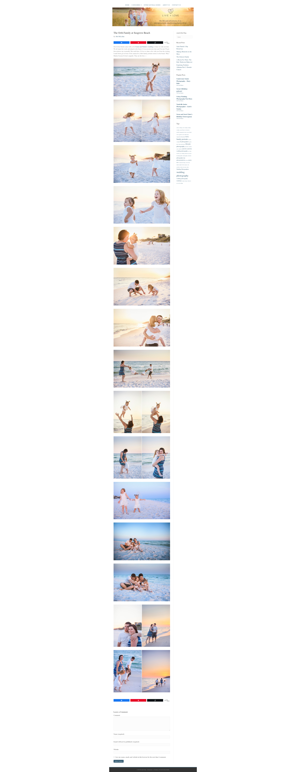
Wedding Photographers (183, 169)
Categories (136, 5)
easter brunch (189, 132)
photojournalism (181, 160)
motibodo (180, 148)
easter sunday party (185, 134)
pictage (186, 160)
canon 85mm (182, 130)
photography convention (187, 155)
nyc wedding (182, 153)
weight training (184, 180)
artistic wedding (179, 127)
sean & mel (188, 162)
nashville (184, 149)
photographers (180, 155)
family (187, 137)
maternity (186, 146)
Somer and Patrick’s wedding (144, 47)
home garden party (182, 144)
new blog (189, 151)
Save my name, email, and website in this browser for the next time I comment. (140, 757)
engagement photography (181, 136)
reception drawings (182, 162)
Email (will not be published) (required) (126, 742)
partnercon (186, 153)
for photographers (184, 142)
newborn (178, 153)
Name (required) (119, 734)
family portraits (182, 139)
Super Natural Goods (152, 5)
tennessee (186, 164)
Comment (117, 715)
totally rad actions (183, 167)
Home (127, 5)
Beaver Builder (166, 769)
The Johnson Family (183, 57)
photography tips (181, 158)
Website (116, 749)
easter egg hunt (179, 134)
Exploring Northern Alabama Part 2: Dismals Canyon (184, 67)
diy (185, 130)
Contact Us (176, 5)
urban (188, 167)
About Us (166, 5)
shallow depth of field (180, 164)
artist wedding (184, 127)
